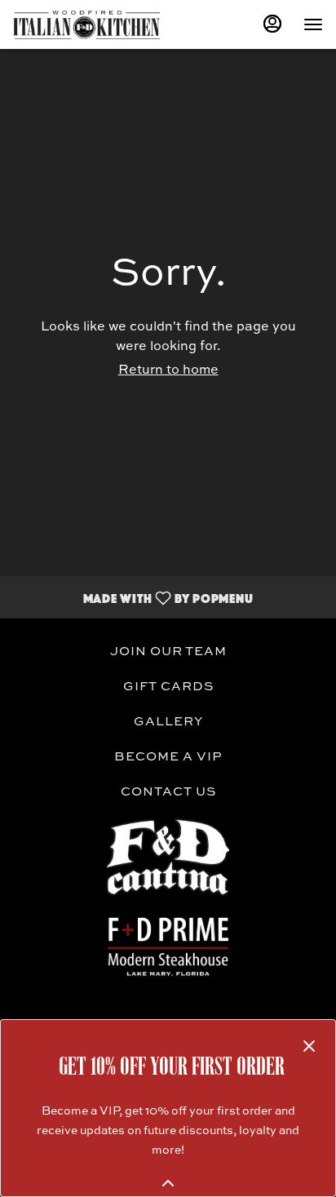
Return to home (168, 370)
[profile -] (272, 23)
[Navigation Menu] (313, 24)
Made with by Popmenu (132, 597)
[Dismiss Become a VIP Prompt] (309, 1046)
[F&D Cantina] (168, 856)
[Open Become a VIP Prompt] (168, 1183)
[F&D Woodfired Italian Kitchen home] (86, 24)
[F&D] (168, 944)
